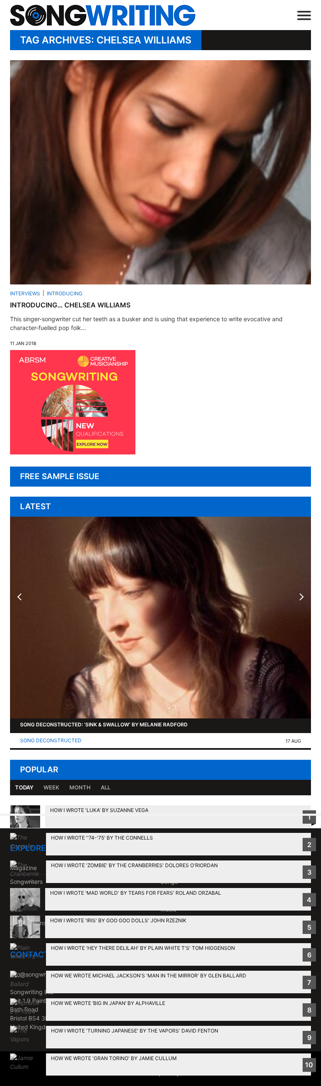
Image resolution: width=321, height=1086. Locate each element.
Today (24, 787)
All (105, 787)
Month (80, 787)
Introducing (64, 293)
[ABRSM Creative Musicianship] (72, 452)
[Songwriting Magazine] (108, 15)
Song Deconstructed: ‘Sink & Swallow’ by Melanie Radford (104, 724)
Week (51, 787)
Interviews (25, 293)
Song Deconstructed (51, 740)
